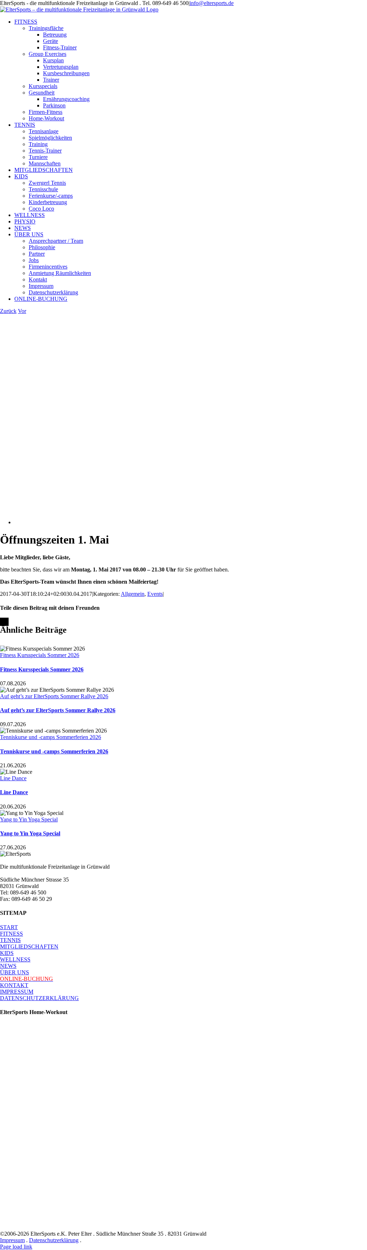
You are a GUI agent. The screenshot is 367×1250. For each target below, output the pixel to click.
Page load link (16, 1247)
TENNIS (10, 940)
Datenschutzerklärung (53, 1240)
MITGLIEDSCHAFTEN (29, 946)
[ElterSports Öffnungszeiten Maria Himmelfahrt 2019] (165, 522)
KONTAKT (14, 985)
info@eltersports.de (212, 3)
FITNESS (11, 934)
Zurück (8, 311)
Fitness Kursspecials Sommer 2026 (39, 655)
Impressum (12, 1240)
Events (155, 594)
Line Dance (13, 778)
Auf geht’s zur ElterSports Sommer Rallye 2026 (54, 696)
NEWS (8, 966)
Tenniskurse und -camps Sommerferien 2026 (50, 737)
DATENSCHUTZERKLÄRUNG (39, 998)
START (9, 927)
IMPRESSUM (16, 992)
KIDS (7, 953)
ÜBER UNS (14, 972)
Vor (22, 311)
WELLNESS (15, 959)
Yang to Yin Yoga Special (29, 819)
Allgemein (132, 594)
